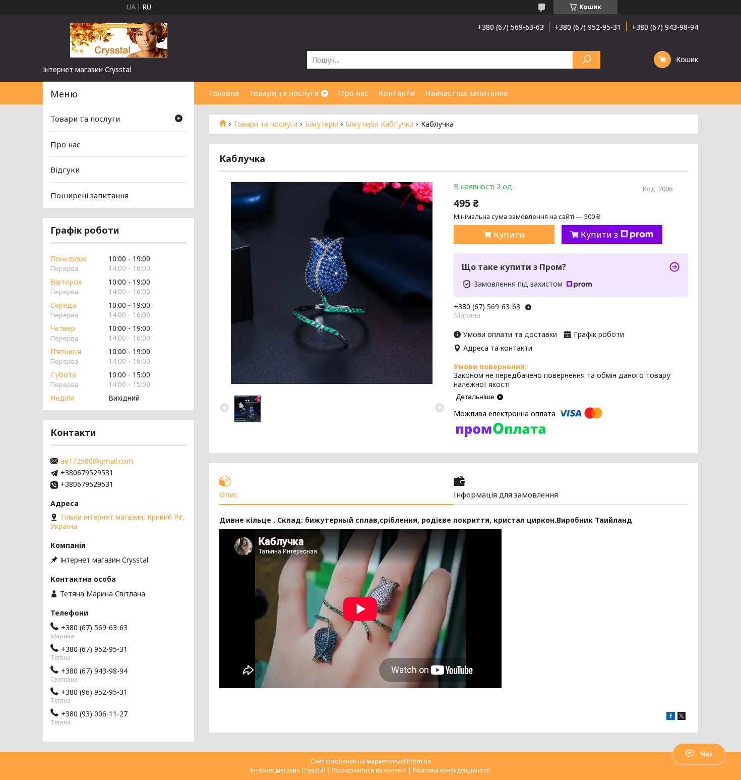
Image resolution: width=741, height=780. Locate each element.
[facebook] (670, 717)
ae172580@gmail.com (96, 461)
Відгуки (65, 169)
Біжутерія (321, 124)
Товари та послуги (284, 93)
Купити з (599, 234)
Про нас (353, 93)
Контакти (397, 93)
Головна (224, 93)
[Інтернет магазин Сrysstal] (118, 39)
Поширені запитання (89, 195)
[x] (681, 717)
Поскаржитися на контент (369, 770)
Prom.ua (419, 761)
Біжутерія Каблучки (379, 124)
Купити (509, 234)
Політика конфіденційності (451, 770)
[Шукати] (586, 60)
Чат (706, 754)
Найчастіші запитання (466, 93)
